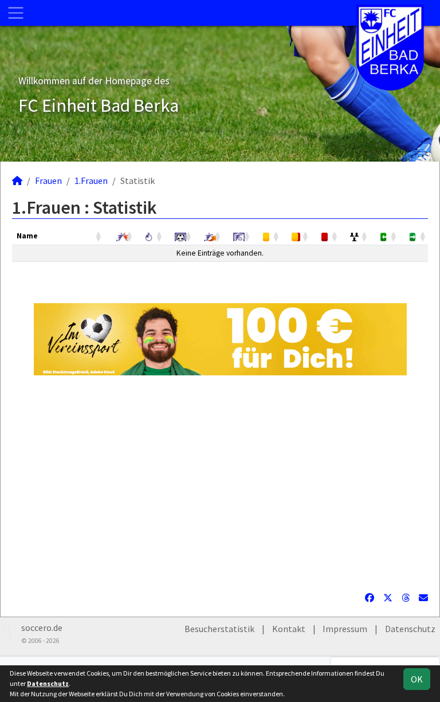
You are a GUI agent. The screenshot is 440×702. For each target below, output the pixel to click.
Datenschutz (410, 628)
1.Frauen (91, 180)
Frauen (48, 180)
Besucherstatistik (219, 628)
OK (417, 679)
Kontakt (288, 628)
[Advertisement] (220, 483)
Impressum (345, 628)
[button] (99, 236)
